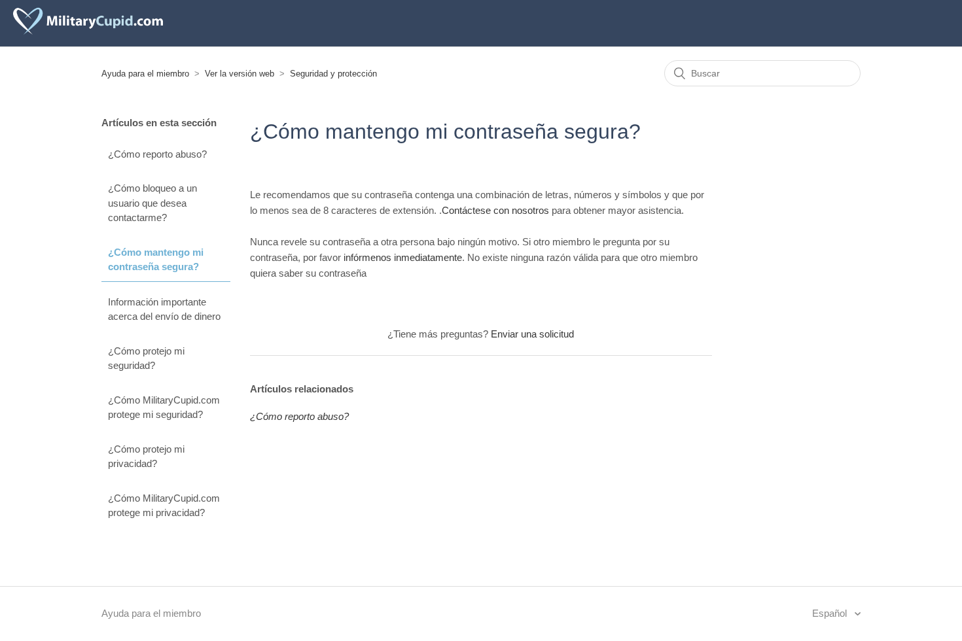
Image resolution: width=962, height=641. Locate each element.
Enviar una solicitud (532, 333)
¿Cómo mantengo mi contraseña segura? (156, 260)
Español (830, 613)
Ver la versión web (239, 73)
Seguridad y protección (333, 73)
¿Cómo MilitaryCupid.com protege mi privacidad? (164, 506)
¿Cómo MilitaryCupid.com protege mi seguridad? (164, 407)
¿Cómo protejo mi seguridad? (146, 358)
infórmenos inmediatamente (403, 257)
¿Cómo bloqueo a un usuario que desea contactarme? (152, 202)
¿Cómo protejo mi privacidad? (146, 456)
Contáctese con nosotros (495, 210)
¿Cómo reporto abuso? (157, 154)
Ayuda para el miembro (145, 73)
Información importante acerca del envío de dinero (164, 309)
